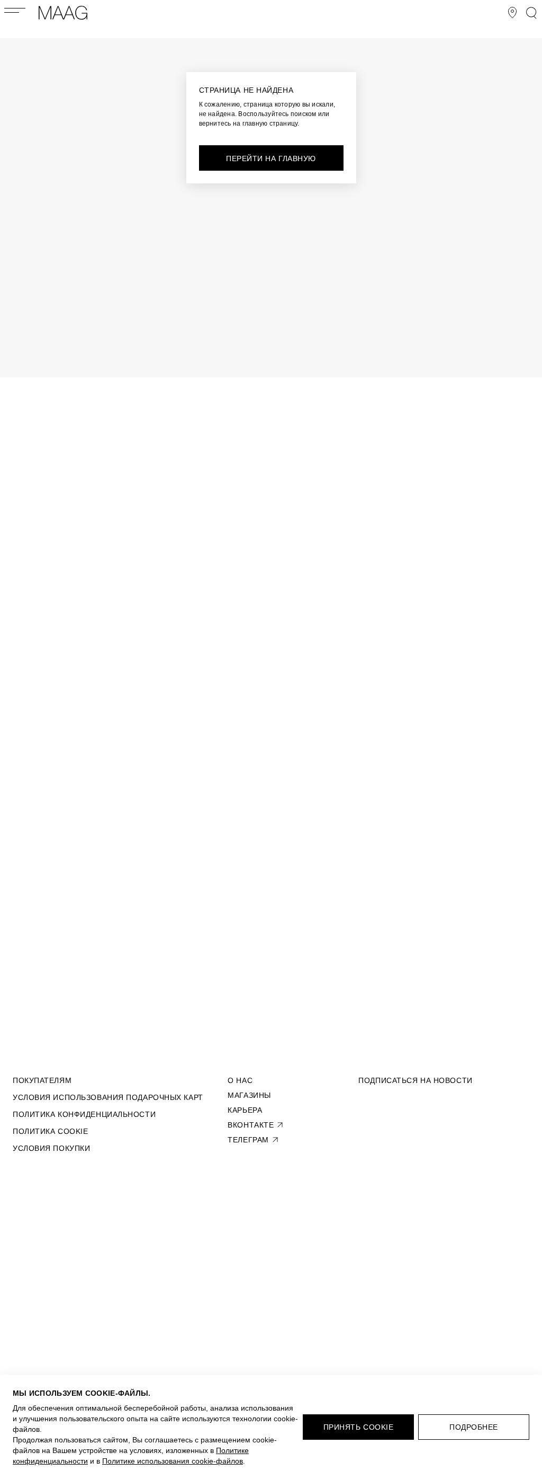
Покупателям (42, 1080)
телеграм (248, 1139)
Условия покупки (51, 1148)
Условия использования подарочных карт (108, 1097)
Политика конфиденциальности (84, 1114)
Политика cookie (50, 1131)
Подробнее (473, 1427)
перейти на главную (271, 158)
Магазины (249, 1095)
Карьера (245, 1110)
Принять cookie (358, 1427)
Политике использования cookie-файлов (172, 1461)
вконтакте (251, 1125)
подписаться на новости (415, 1080)
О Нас (240, 1080)
